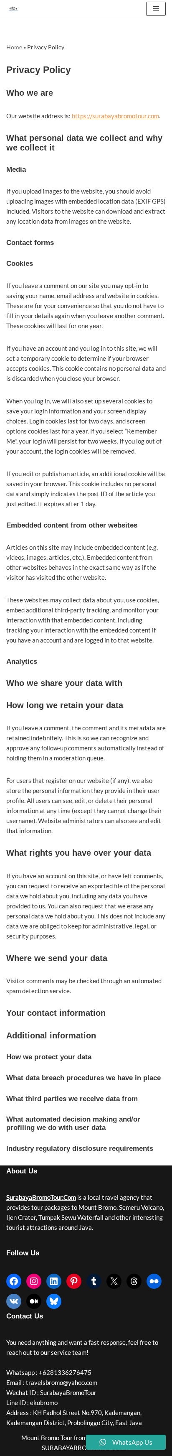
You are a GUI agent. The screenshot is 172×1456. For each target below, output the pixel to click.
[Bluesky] (53, 1301)
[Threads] (134, 1281)
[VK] (13, 1301)
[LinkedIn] (53, 1281)
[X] (113, 1281)
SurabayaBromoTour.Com (41, 1197)
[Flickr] (154, 1281)
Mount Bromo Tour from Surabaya (67, 1437)
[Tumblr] (93, 1281)
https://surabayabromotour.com (115, 116)
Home (14, 47)
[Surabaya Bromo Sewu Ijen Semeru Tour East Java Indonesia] (15, 8)
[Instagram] (33, 1281)
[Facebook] (13, 1281)
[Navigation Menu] (156, 9)
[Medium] (33, 1301)
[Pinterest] (73, 1281)
